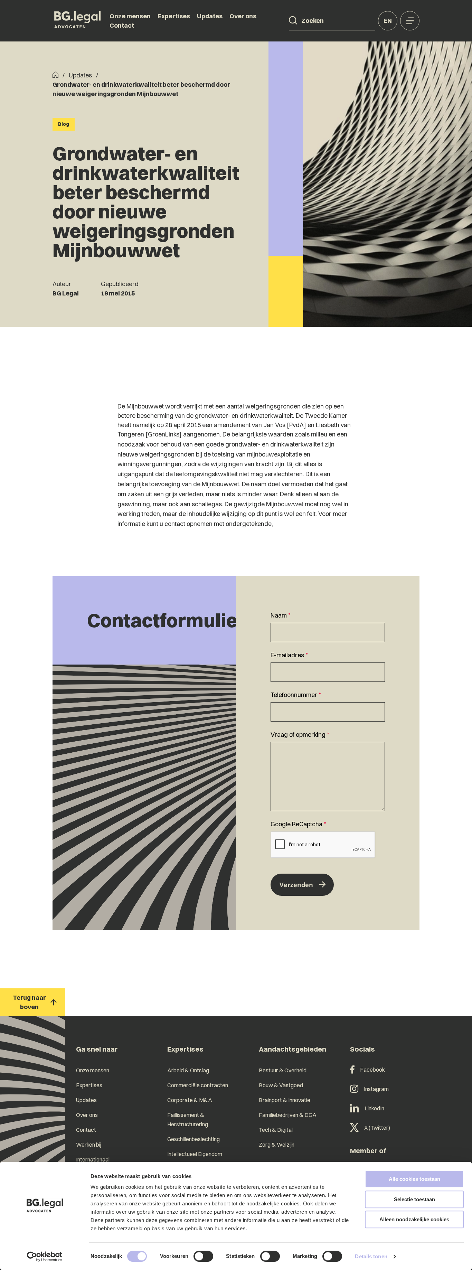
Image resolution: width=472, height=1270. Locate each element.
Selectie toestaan (414, 1199)
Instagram (376, 1088)
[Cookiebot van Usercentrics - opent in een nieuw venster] (45, 1256)
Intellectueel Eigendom (194, 1153)
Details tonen (371, 1256)
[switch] (203, 1256)
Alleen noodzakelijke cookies (414, 1219)
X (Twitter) (377, 1127)
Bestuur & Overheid (282, 1070)
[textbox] (328, 626)
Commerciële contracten (197, 1085)
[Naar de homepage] (78, 21)
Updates (210, 16)
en (388, 21)
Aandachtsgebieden (292, 1049)
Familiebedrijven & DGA (288, 1114)
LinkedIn (374, 1108)
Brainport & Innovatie (284, 1100)
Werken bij (88, 1144)
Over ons (242, 16)
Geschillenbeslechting (193, 1139)
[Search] (293, 20)
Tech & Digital (276, 1129)
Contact (122, 25)
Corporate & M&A (189, 1100)
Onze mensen (130, 16)
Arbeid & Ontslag (188, 1070)
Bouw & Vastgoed (281, 1085)
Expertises (174, 16)
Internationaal (93, 1159)
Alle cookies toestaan (414, 1179)
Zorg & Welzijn (276, 1144)
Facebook (372, 1069)
